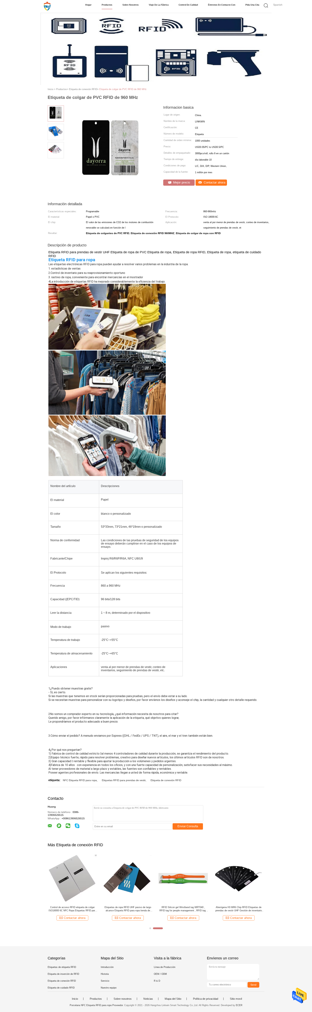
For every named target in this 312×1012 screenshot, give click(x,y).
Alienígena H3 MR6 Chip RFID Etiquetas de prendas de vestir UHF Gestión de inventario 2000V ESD (198, 909)
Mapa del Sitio (173, 999)
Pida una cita (252, 5)
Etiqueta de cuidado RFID (61, 987)
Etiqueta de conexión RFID (166, 780)
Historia (105, 974)
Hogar (88, 5)
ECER (239, 1005)
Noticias (148, 999)
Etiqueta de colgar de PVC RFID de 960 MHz (123, 89)
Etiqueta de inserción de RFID (63, 974)
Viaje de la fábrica (159, 5)
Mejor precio (181, 182)
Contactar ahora (214, 182)
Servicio (105, 980)
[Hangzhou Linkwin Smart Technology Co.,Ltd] (47, 6)
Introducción (107, 967)
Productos (107, 5)
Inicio (75, 999)
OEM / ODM (160, 974)
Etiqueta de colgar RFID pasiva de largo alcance (249, 909)
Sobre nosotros (130, 5)
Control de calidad (188, 5)
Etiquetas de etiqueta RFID (62, 967)
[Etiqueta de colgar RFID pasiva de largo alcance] (248, 878)
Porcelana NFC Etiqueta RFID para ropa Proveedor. (97, 1005)
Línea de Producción (164, 967)
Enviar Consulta (187, 826)
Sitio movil (236, 999)
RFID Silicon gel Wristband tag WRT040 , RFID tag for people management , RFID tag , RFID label (143, 909)
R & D (157, 980)
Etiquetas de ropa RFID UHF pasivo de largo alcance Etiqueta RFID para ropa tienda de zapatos (87, 909)
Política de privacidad (205, 999)
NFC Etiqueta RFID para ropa (80, 780)
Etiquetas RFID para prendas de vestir (124, 780)
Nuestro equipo (108, 987)
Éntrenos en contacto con (221, 5)
